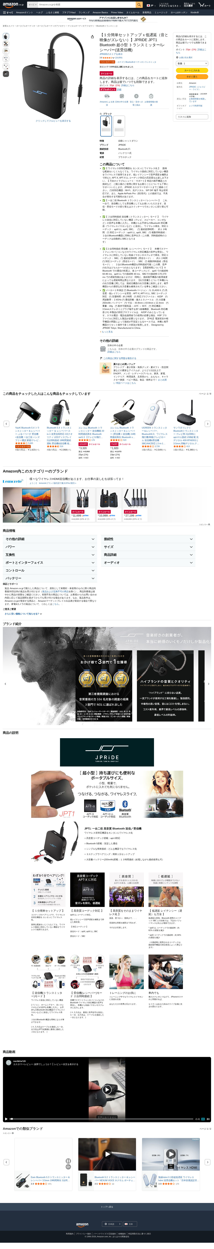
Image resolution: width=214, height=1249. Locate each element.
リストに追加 (184, 116)
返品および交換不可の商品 (55, 591)
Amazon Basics (100, 12)
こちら (55, 604)
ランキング (84, 12)
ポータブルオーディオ (25, 26)
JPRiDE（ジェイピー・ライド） (197, 88)
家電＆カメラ (8, 26)
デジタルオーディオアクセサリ (81, 26)
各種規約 (122, 1234)
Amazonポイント (24, 12)
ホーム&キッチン (179, 12)
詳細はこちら (127, 85)
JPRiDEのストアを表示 (111, 54)
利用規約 (69, 1234)
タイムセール (132, 12)
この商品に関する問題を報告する (119, 358)
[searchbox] (87, 5)
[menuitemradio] (203, 1119)
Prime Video (117, 12)
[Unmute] (208, 1119)
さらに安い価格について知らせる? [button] (22, 613)
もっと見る (107, 331)
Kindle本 (195, 12)
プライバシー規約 (83, 1234)
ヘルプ (39, 12)
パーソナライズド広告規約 (104, 1234)
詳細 (119, 89)
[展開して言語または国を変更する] (120, 1224)
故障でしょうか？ (43, 1064)
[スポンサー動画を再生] (107, 1154)
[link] (28, 434)
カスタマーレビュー (23, 1064)
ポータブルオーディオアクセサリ (51, 26)
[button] (8, 12)
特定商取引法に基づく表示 (139, 1234)
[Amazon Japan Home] (82, 1225)
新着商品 (147, 12)
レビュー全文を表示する (66, 1064)
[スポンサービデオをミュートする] (68, 1167)
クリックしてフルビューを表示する (53, 121)
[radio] (6, 36)
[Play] (5, 1119)
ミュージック (161, 12)
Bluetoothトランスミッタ (107, 26)
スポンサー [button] (203, 524)
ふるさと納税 (52, 12)
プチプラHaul (69, 12)
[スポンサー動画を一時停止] (68, 1161)
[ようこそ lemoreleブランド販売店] (13, 481)
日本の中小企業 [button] (121, 102)
